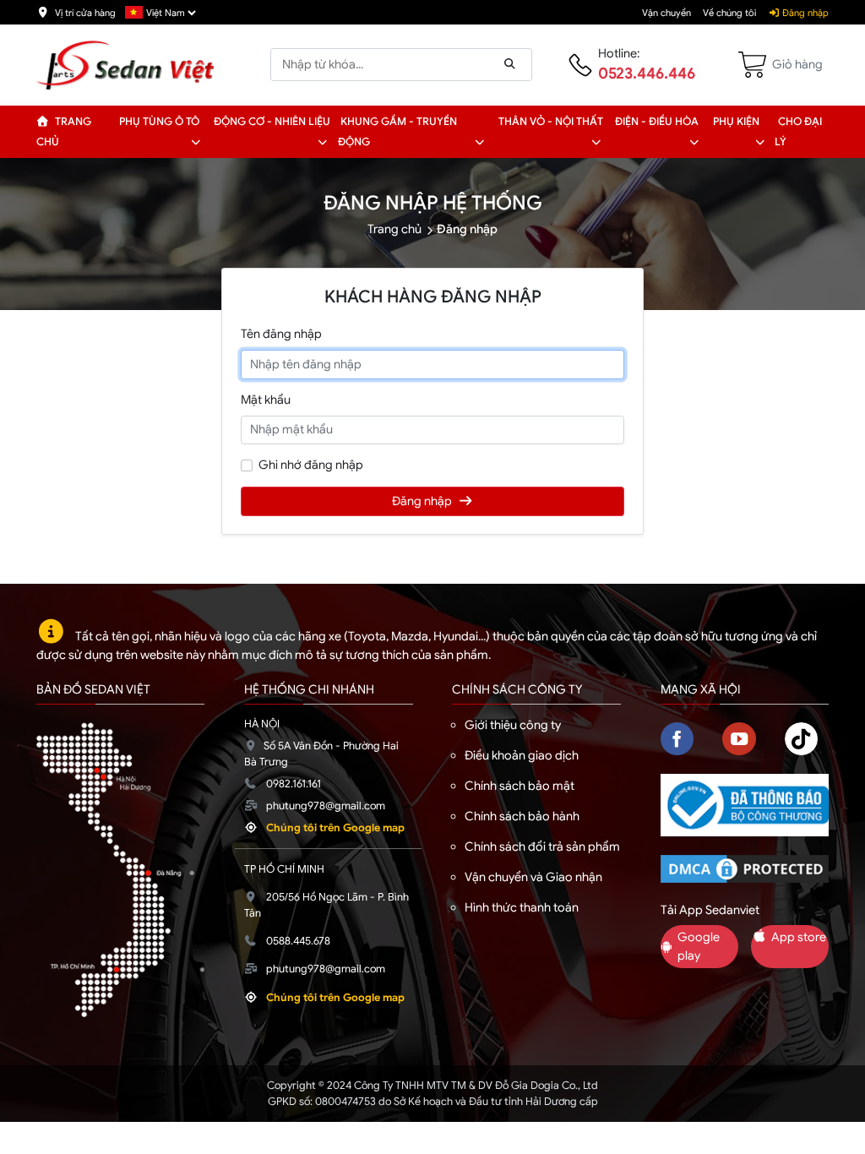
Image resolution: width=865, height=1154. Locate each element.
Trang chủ (63, 132)
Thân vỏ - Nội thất (550, 121)
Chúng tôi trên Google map (335, 828)
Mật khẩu (266, 399)
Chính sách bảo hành (522, 816)
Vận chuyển (666, 13)
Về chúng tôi (729, 13)
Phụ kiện (736, 121)
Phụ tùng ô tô (159, 121)
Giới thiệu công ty (513, 724)
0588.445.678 (298, 941)
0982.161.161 (293, 784)
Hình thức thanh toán (522, 907)
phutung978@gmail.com (325, 806)
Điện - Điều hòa (657, 121)
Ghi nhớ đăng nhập (310, 464)
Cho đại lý (798, 132)
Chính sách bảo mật (519, 785)
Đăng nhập (804, 13)
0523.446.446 (646, 73)
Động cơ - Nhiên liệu (272, 121)
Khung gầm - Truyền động (398, 132)
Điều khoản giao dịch (522, 755)
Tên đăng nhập (281, 333)
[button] (195, 142)
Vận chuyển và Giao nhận (533, 877)
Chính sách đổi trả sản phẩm (542, 846)
